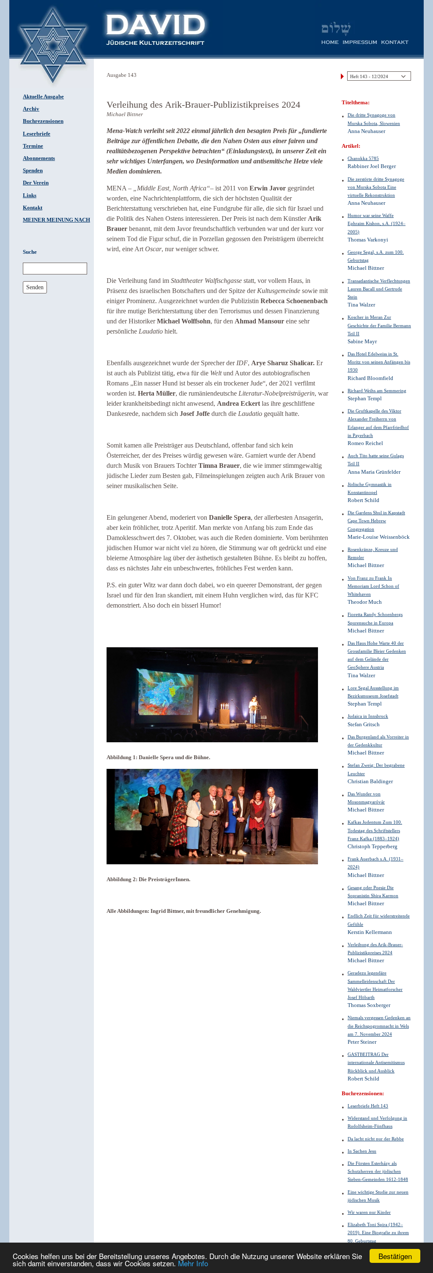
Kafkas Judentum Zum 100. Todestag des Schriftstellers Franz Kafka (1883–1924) (375, 830)
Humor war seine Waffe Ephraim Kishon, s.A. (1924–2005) (377, 223)
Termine (33, 146)
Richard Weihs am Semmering (377, 390)
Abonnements (39, 158)
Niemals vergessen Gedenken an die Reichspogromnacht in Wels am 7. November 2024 (379, 1025)
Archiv (31, 109)
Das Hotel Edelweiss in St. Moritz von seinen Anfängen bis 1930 (379, 361)
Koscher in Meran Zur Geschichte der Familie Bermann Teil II (379, 325)
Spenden (33, 171)
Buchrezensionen (43, 121)
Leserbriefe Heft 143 (368, 1105)
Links (29, 195)
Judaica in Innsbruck (368, 716)
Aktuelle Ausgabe (43, 97)
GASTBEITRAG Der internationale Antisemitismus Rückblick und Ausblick (376, 1062)
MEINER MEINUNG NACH (56, 220)
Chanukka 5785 (363, 158)
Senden (35, 287)
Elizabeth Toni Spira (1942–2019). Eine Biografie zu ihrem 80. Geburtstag (378, 1232)
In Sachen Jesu (362, 1151)
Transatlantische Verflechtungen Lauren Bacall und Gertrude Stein (379, 288)
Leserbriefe (36, 134)
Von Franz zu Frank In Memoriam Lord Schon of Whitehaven (373, 586)
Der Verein (36, 183)
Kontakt (32, 208)
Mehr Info (193, 1263)
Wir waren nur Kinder (369, 1212)
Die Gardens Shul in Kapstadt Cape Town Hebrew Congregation (376, 520)
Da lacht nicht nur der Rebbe (376, 1138)
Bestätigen (395, 1256)
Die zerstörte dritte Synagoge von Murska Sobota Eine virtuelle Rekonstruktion (376, 187)
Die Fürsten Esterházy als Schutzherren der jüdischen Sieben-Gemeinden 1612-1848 (378, 1171)
